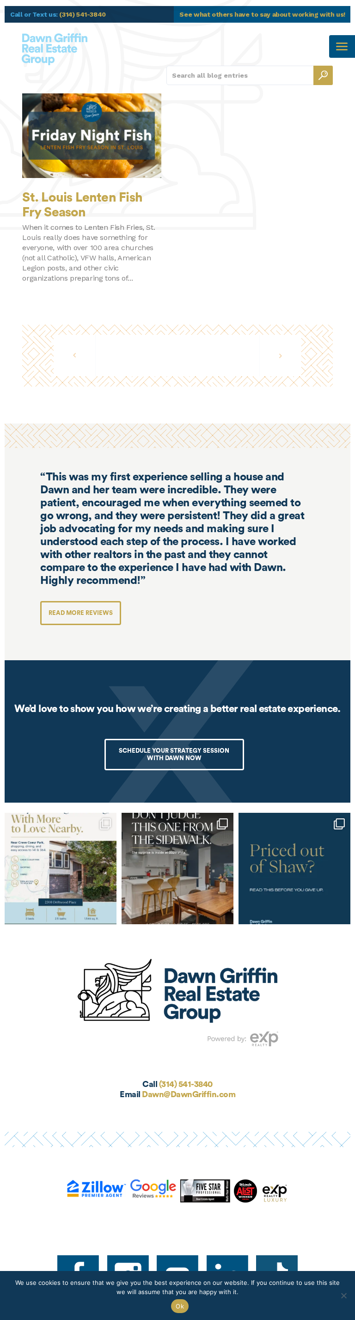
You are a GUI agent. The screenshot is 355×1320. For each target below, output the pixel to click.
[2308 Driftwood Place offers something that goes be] (60, 869)
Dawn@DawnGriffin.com (188, 1094)
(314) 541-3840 (186, 1084)
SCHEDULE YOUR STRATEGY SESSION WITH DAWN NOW (174, 754)
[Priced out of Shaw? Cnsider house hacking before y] (294, 869)
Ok (180, 1306)
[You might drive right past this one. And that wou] (177, 869)
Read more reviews (81, 613)
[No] (343, 1295)
